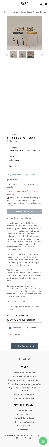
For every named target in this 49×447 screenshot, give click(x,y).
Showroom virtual (24, 426)
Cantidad (12, 166)
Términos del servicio (24, 394)
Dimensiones (14, 147)
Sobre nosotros (24, 410)
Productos (13, 12)
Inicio (5, 12)
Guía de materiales (24, 422)
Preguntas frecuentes (24, 372)
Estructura (13, 156)
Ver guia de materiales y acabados (21, 174)
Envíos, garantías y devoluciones (24, 380)
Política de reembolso (24, 398)
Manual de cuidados (24, 418)
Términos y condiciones (24, 376)
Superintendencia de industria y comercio (24, 389)
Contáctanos (24, 430)
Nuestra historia (24, 414)
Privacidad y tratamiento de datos (24, 384)
